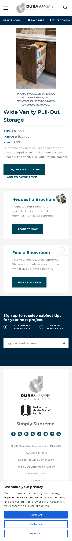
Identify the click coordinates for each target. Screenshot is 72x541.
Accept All (36, 514)
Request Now (27, 229)
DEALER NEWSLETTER (54, 327)
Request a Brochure (24, 169)
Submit (64, 343)
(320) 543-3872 (39, 453)
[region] (36, 511)
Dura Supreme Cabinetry (35, 8)
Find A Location (29, 282)
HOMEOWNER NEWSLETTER (22, 327)
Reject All (36, 533)
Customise (36, 524)
